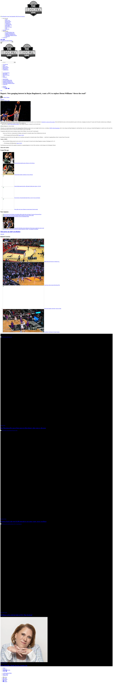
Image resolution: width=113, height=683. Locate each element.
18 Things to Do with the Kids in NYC (16, 615)
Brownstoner (7, 22)
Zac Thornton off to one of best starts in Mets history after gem (23, 428)
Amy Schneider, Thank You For (13, 665)
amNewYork (2, 425)
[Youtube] (4, 39)
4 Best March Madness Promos (11, 35)
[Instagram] (2, 39)
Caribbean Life (8, 23)
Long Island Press (8, 24)
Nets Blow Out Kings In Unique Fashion (52, 332)
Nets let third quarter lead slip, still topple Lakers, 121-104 (27, 186)
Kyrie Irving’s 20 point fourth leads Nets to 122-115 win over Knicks (27, 197)
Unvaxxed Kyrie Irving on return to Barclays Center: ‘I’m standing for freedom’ (23, 229)
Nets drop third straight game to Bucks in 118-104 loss (24, 163)
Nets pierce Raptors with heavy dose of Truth (52, 308)
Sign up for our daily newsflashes (10, 231)
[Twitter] (1, 39)
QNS (6, 27)
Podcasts (4, 30)
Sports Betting (5, 79)
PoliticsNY (7, 29)
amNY (6, 19)
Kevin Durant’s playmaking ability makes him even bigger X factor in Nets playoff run (25, 214)
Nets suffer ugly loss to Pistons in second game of (26, 209)
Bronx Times (7, 20)
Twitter (5, 680)
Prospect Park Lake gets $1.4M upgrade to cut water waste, (23, 521)
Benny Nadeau (6, 97)
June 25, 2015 (21, 135)
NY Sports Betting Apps (9, 32)
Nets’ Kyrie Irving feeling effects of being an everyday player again (21, 215)
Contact (5, 678)
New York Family (8, 26)
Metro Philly (7, 25)
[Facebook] (0, 39)
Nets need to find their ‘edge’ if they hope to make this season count (29, 228)
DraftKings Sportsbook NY (10, 34)
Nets (1, 90)
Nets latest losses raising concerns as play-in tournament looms (17, 216)
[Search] (12, 41)
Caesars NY (7, 36)
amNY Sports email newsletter (13, 124)
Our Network (5, 64)
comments (2, 99)
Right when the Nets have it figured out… (52, 261)
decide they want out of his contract (48, 121)
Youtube (5, 681)
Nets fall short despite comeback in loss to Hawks (23, 174)
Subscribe (2, 234)
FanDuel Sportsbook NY (10, 33)
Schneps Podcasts (3, 662)
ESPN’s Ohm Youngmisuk (55, 128)
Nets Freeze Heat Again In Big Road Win (52, 285)
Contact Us (5, 37)
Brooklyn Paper (8, 21)
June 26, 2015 (19, 143)
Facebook (5, 679)
